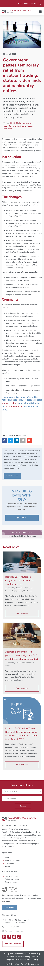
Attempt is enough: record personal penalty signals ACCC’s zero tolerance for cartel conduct (22, 655)
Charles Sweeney (13, 406)
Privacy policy (33, 954)
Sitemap (34, 959)
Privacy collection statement (17, 956)
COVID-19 (14, 123)
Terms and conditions (18, 954)
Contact (33, 3)
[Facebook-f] (9, 937)
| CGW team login (22, 959)
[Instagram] (19, 937)
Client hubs (23, 3)
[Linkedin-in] (4, 937)
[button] (4, 440)
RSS (6, 954)
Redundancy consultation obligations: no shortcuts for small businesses (19, 580)
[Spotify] (14, 937)
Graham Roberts (10, 402)
